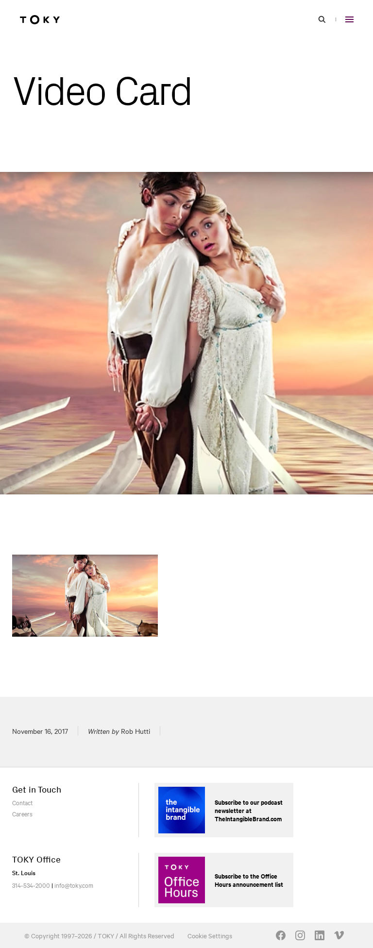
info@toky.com (73, 884)
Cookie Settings (209, 935)
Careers (22, 813)
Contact (22, 802)
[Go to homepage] (39, 19)
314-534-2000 (31, 884)
